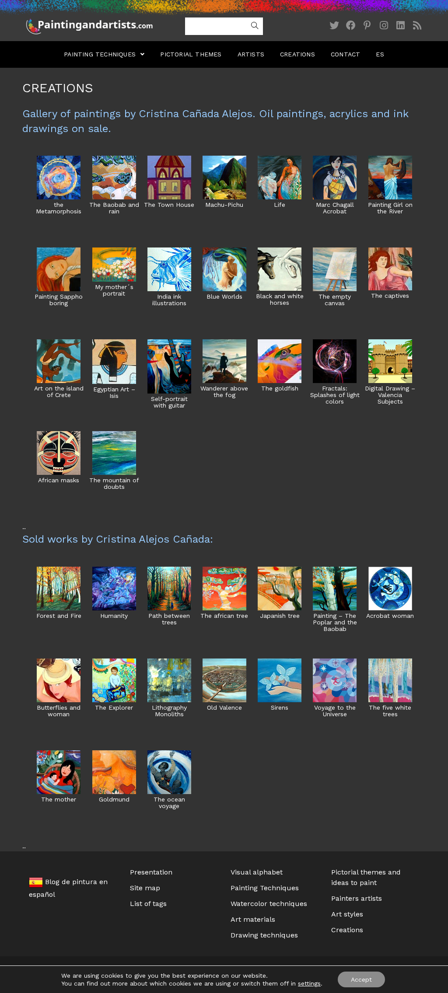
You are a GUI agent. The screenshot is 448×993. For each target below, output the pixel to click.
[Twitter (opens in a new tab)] (334, 26)
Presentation (151, 872)
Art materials (253, 919)
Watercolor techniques (269, 903)
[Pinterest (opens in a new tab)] (367, 26)
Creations (347, 930)
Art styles (347, 914)
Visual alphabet (257, 872)
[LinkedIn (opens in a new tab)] (400, 26)
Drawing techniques (264, 935)
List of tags (148, 903)
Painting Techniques (265, 888)
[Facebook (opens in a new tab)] (351, 26)
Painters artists (356, 898)
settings (309, 983)
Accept (361, 979)
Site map (145, 888)
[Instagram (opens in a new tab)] (384, 26)
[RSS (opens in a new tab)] (417, 26)
